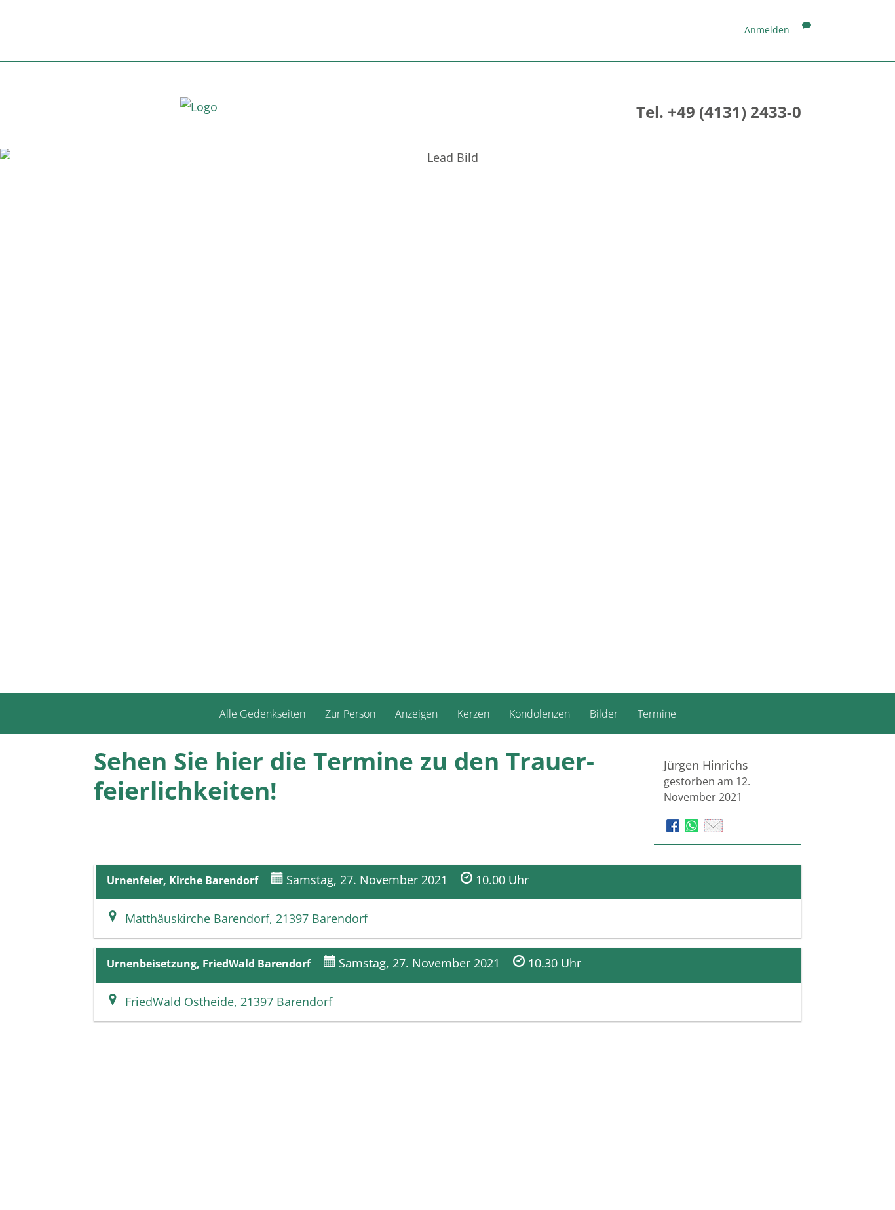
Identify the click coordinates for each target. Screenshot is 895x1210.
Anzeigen (416, 714)
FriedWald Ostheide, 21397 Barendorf (225, 1001)
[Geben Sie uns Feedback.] (806, 30)
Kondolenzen (539, 714)
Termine (657, 714)
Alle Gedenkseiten (262, 714)
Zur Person (350, 714)
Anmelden (767, 30)
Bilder (604, 714)
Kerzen (473, 714)
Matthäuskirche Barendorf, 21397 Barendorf (243, 918)
